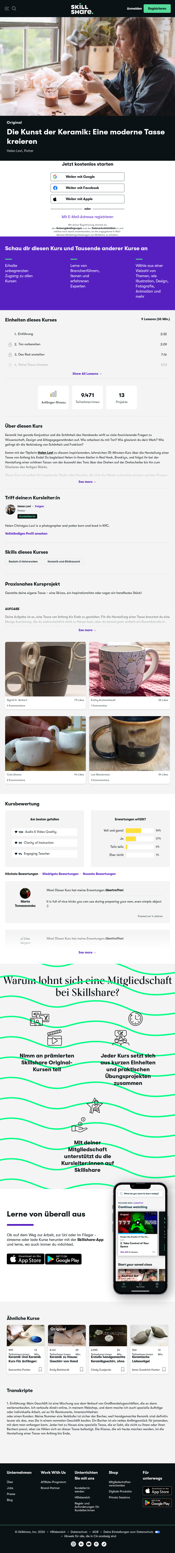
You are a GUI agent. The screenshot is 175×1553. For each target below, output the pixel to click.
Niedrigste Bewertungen (60, 874)
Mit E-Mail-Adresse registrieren (87, 217)
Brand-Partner (50, 1488)
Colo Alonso (14, 774)
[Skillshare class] (26, 1335)
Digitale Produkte (120, 1491)
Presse (11, 1494)
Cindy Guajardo (101, 1369)
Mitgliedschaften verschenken (120, 1483)
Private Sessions (119, 1497)
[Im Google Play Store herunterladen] (64, 1259)
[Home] (82, 8)
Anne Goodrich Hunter (146, 1369)
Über (10, 1482)
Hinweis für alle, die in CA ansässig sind (90, 1536)
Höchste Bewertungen (21, 874)
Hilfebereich (82, 1497)
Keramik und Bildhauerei (64, 561)
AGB (95, 1532)
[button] (7, 8)
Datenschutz (79, 1532)
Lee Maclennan (100, 774)
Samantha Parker (20, 1369)
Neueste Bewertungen (99, 874)
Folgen (39, 506)
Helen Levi (45, 452)
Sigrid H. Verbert (17, 700)
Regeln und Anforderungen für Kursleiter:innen (87, 1507)
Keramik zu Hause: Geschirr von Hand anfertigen (64, 1361)
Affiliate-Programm (53, 1482)
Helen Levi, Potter (20, 151)
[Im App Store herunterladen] (24, 1259)
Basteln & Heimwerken (23, 561)
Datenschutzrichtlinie (104, 228)
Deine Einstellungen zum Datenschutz (128, 1532)
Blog (10, 1500)
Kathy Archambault (103, 700)
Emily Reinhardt (59, 1369)
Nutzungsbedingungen (69, 228)
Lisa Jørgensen (25, 950)
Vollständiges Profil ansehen (26, 534)
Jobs (10, 1488)
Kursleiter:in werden (82, 1489)
